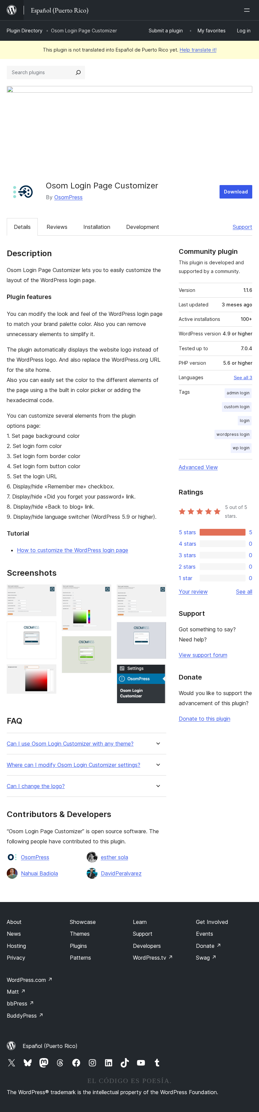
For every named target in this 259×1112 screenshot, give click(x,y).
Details (22, 226)
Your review (193, 591)
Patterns (80, 957)
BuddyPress (25, 1015)
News (14, 933)
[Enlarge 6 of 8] (157, 593)
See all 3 (243, 377)
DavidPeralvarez (121, 873)
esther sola (114, 857)
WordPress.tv (153, 957)
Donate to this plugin (204, 718)
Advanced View (198, 467)
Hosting (16, 945)
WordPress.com (30, 979)
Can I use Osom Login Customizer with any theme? (70, 744)
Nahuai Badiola (39, 873)
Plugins (78, 945)
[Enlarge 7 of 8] (157, 631)
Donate (208, 945)
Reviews (57, 226)
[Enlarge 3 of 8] (47, 673)
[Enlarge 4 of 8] (102, 593)
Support (242, 226)
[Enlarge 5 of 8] (102, 645)
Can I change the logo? (36, 786)
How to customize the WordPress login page (72, 550)
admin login (238, 392)
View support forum (203, 655)
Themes (80, 933)
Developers (147, 945)
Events (204, 933)
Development (142, 226)
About (14, 922)
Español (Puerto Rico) (50, 1046)
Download (236, 191)
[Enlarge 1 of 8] (47, 593)
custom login (237, 406)
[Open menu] (248, 10)
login (245, 420)
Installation (96, 226)
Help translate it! (198, 50)
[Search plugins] (78, 72)
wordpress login (233, 434)
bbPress (20, 1003)
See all (244, 591)
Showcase (83, 922)
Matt (16, 991)
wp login (241, 447)
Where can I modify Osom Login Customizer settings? (73, 765)
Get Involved (212, 922)
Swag (206, 957)
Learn (140, 922)
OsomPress (68, 197)
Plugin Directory (24, 30)
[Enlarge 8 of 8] (157, 673)
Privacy (16, 957)
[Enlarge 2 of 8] (47, 630)
